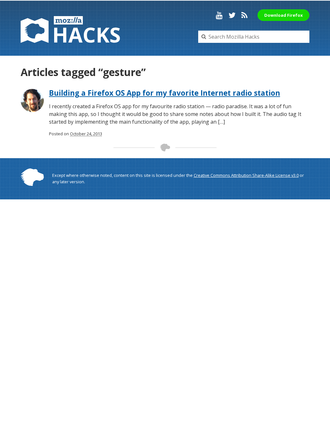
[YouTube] (219, 15)
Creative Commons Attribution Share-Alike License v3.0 (246, 175)
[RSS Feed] (244, 15)
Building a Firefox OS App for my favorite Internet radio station (164, 93)
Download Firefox (283, 15)
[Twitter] (232, 15)
